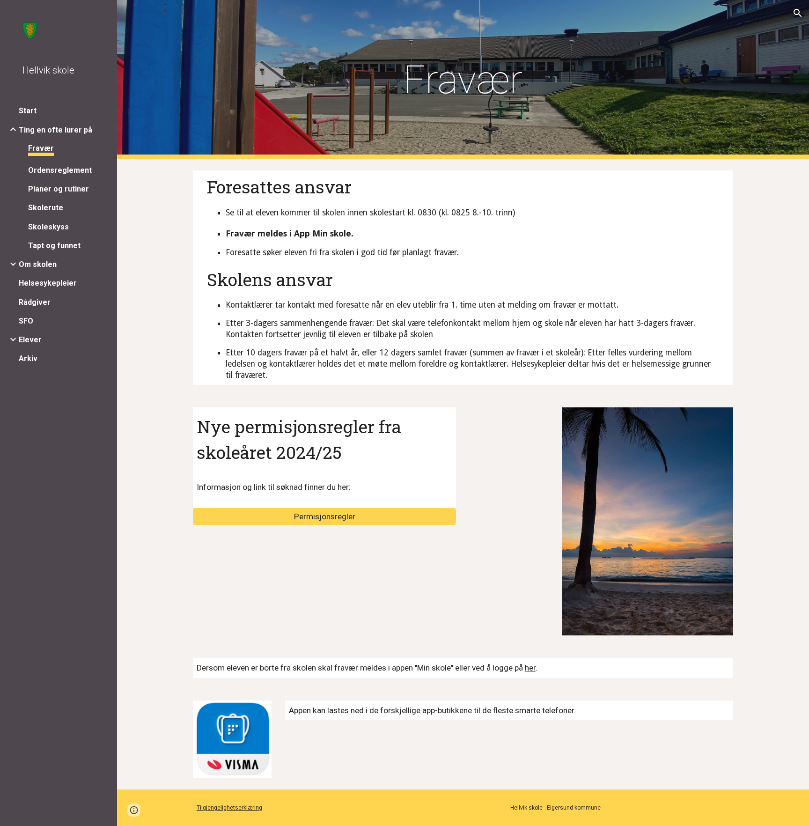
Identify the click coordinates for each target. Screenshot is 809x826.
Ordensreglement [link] (60, 170)
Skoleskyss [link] (48, 226)
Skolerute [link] (45, 207)
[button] (798, 13)
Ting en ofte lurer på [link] (55, 129)
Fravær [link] (41, 148)
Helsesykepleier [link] (48, 283)
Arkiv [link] (28, 358)
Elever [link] (30, 339)
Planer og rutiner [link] (58, 188)
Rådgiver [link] (35, 302)
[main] (463, 80)
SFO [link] (26, 321)
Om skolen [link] (38, 264)
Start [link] (28, 110)
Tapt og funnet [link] (54, 245)
